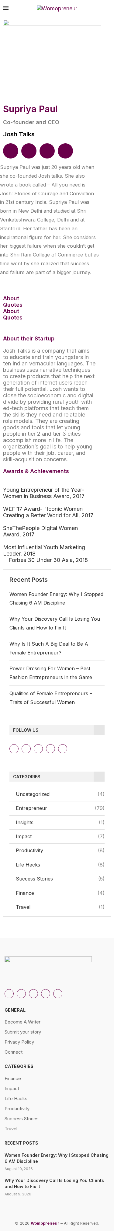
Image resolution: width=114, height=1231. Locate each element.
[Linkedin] (10, 151)
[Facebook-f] (62, 748)
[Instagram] (14, 748)
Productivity (60, 850)
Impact (60, 836)
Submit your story (23, 1032)
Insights (60, 822)
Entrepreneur (60, 808)
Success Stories (60, 879)
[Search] (108, 8)
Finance (60, 893)
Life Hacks (60, 865)
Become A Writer (22, 1022)
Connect (13, 1052)
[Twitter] (38, 748)
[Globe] (65, 151)
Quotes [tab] (12, 305)
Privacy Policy (19, 1042)
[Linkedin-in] (26, 748)
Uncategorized (60, 794)
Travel (60, 907)
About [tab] (11, 298)
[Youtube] (50, 748)
